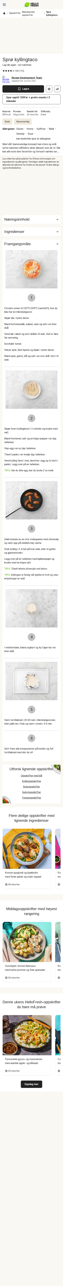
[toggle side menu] (4, 4)
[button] (31, 231)
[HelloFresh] (31, 4)
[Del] (57, 89)
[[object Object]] (49, 89)
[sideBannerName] (31, 192)
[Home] (4, 13)
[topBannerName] (31, 23)
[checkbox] (3, 71)
